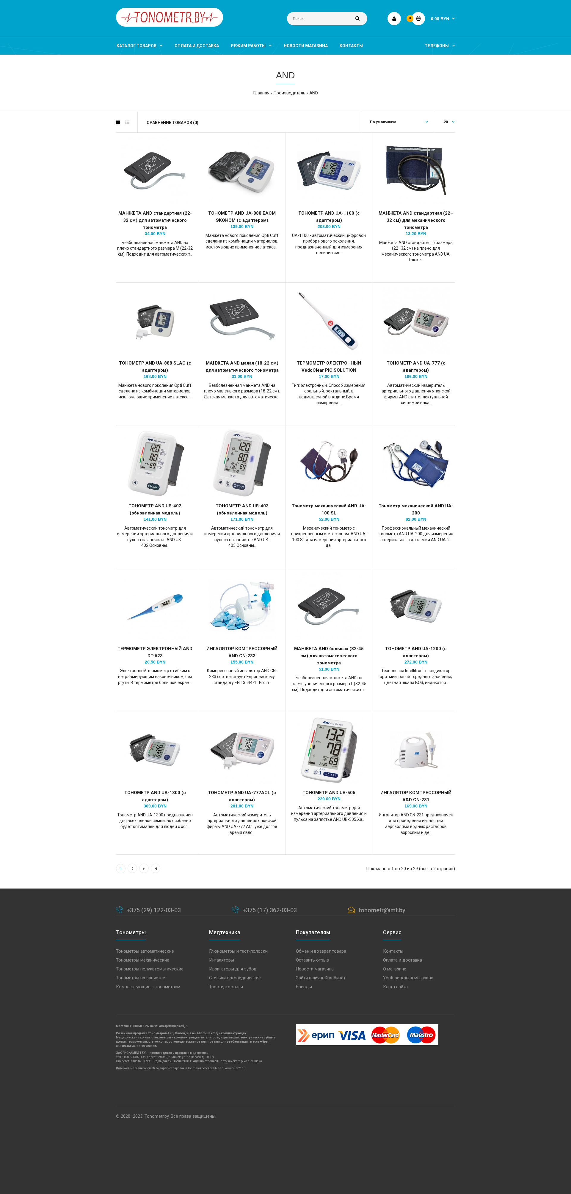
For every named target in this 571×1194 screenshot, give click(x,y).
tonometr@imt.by (382, 910)
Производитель (289, 93)
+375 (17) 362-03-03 (270, 910)
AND (313, 93)
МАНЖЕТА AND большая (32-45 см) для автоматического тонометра (329, 656)
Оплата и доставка (402, 960)
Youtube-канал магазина (408, 978)
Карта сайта (395, 986)
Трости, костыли (226, 986)
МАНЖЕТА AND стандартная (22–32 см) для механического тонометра (416, 220)
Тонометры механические (142, 960)
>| (155, 869)
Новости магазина (315, 969)
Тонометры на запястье (140, 978)
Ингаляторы (221, 960)
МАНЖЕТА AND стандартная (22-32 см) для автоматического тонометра (155, 220)
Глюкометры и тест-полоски (238, 951)
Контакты (393, 951)
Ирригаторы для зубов (232, 969)
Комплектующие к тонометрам (148, 986)
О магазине (394, 969)
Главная (261, 93)
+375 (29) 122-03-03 (154, 910)
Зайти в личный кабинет (321, 978)
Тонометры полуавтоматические (149, 969)
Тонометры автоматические (145, 951)
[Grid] (118, 122)
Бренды (304, 986)
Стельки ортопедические (235, 978)
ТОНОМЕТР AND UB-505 (328, 792)
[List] (127, 122)
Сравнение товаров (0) (172, 122)
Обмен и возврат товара (321, 951)
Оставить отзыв (312, 960)
